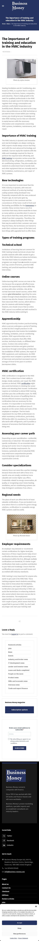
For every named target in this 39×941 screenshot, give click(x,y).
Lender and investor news (18, 667)
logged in (14, 634)
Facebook (10, 840)
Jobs (10, 648)
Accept (19, 923)
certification (25, 383)
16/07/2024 (6, 52)
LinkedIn (10, 845)
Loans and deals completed (18, 670)
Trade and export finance (18, 688)
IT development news (16, 663)
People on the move (15, 674)
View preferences (19, 934)
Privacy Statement (23, 938)
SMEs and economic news (18, 681)
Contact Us (6, 888)
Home (3, 24)
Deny (19, 928)
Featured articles (14, 645)
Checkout (5, 891)
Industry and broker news (18, 659)
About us (5, 884)
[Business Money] (19, 6)
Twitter (9, 836)
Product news (13, 678)
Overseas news (14, 685)
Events (10, 656)
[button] (36, 906)
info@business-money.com (14, 872)
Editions (5, 895)
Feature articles (8, 899)
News (8, 24)
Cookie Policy (13, 938)
